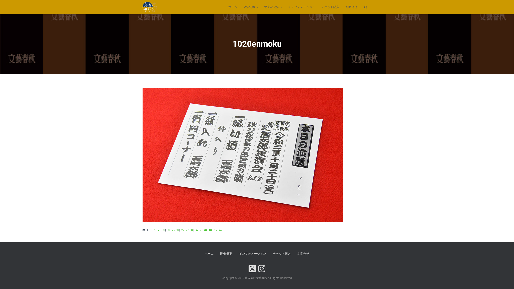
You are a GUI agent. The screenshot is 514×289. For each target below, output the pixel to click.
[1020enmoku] (243, 154)
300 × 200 (172, 230)
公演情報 (249, 7)
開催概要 (226, 253)
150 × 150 (158, 230)
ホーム (232, 7)
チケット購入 (330, 7)
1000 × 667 (215, 230)
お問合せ (351, 7)
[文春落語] (150, 7)
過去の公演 (272, 7)
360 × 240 (201, 230)
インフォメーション (301, 7)
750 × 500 (187, 230)
